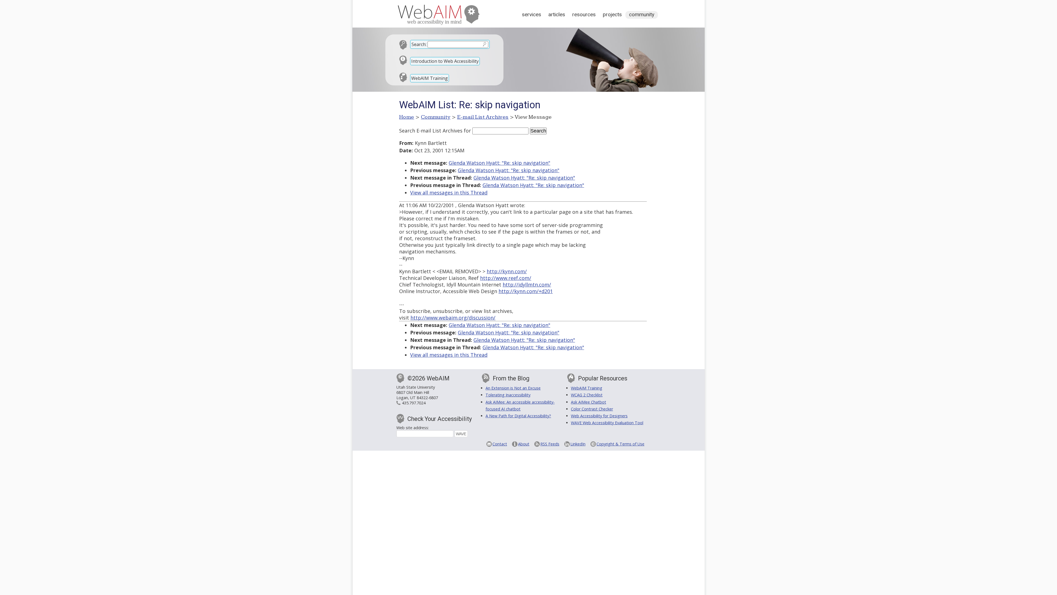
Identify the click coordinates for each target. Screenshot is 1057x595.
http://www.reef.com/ (505, 278)
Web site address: (412, 427)
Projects (612, 14)
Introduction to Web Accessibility (445, 61)
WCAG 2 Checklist (587, 394)
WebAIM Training (429, 78)
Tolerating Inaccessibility (508, 394)
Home (406, 117)
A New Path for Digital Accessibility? (518, 415)
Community (641, 14)
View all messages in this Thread (448, 192)
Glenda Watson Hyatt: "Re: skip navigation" (499, 162)
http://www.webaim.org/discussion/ (452, 317)
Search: (419, 44)
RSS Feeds (549, 444)
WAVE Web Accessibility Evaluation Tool (607, 422)
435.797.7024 (414, 402)
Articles (556, 14)
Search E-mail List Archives (430, 130)
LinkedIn (577, 444)
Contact (499, 444)
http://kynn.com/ (507, 271)
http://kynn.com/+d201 (525, 291)
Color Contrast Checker (592, 409)
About (523, 444)
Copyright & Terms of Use (620, 444)
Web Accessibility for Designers (599, 415)
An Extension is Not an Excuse (513, 388)
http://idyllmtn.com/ (527, 284)
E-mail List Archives (483, 117)
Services (531, 14)
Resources (584, 14)
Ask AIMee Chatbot (588, 402)
